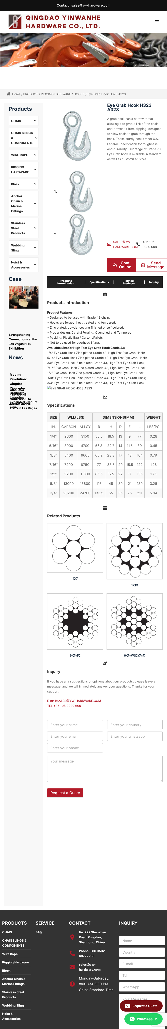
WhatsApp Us (147, 1019)
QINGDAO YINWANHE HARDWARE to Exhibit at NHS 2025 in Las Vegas (23, 399)
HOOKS (79, 94)
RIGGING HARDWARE (56, 94)
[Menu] (157, 22)
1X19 (134, 585)
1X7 (75, 578)
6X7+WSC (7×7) (134, 655)
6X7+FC (75, 655)
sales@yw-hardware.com (90, 5)
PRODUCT (30, 94)
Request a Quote (65, 793)
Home (16, 94)
